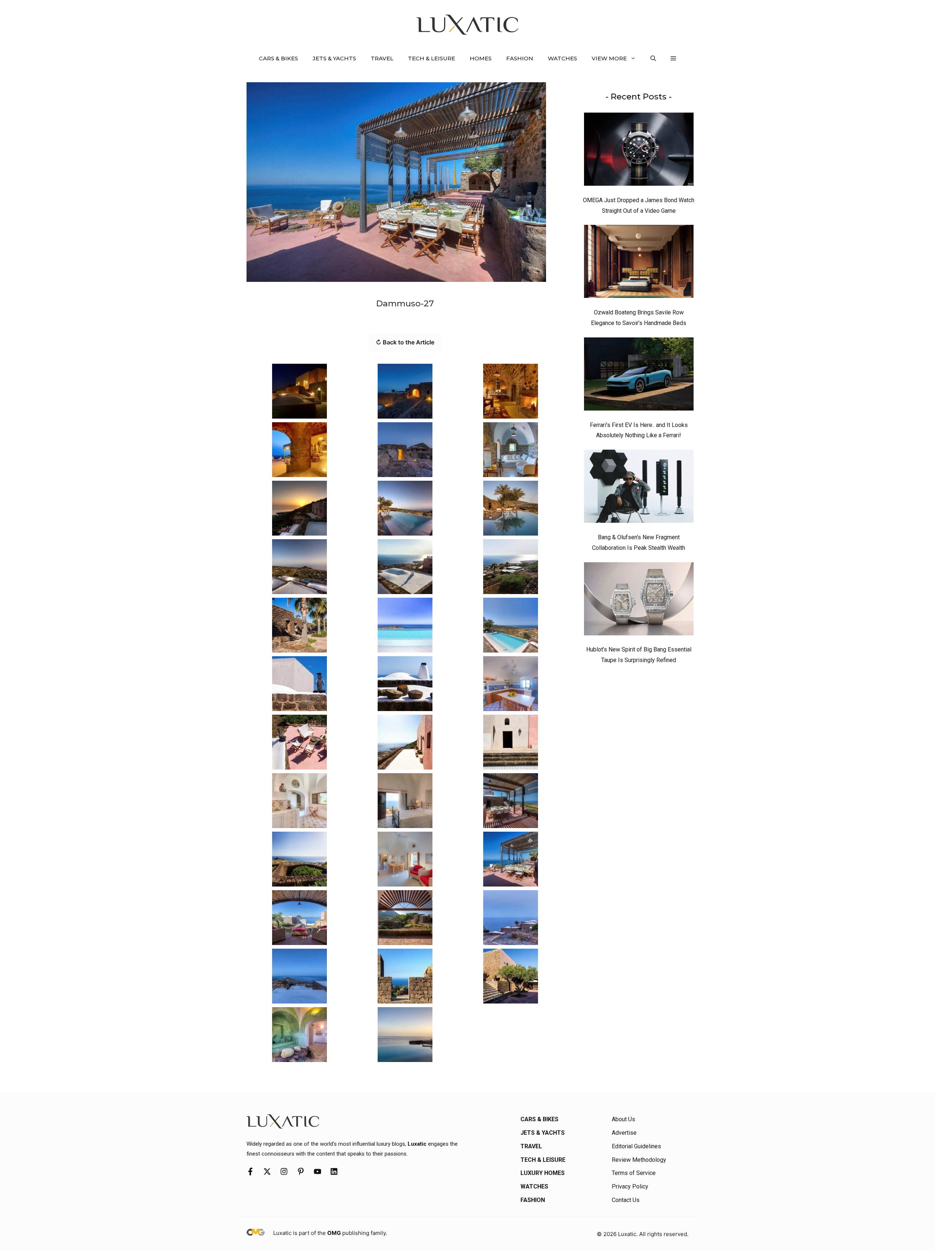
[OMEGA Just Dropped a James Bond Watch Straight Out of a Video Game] (639, 151)
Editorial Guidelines (636, 1146)
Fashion (519, 58)
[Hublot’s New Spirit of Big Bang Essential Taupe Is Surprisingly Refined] (639, 600)
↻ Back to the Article (405, 342)
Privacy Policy (630, 1186)
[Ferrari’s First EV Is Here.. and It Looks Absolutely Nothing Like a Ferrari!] (639, 375)
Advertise (624, 1132)
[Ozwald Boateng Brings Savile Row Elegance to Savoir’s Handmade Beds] (639, 263)
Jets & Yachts (334, 58)
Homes (481, 58)
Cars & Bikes (278, 58)
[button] (653, 58)
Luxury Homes (542, 1172)
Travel (382, 58)
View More (609, 58)
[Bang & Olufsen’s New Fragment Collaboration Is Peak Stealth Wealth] (639, 488)
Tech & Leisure (431, 58)
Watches (562, 58)
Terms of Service (634, 1172)
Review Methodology (639, 1159)
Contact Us (626, 1200)
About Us (623, 1119)
